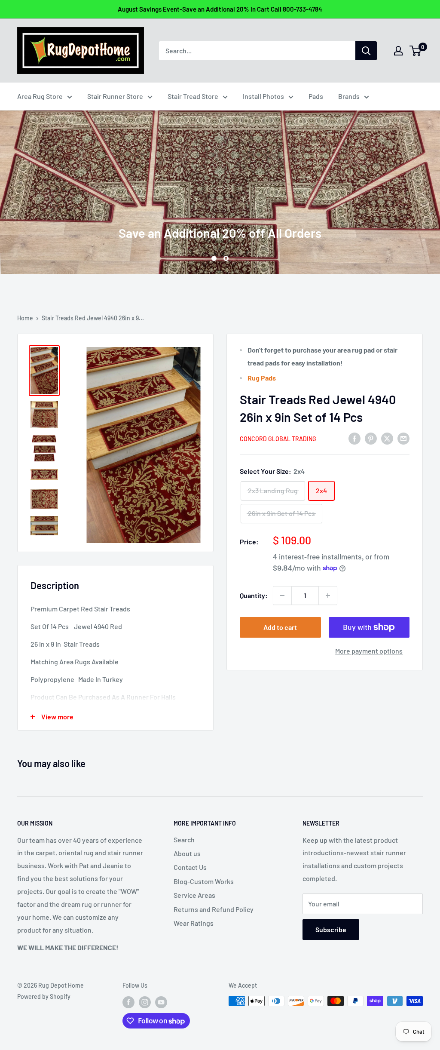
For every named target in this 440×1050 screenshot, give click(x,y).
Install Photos (263, 96)
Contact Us (190, 867)
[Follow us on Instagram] (145, 1002)
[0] (415, 51)
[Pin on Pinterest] (371, 438)
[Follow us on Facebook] (128, 1002)
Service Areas (194, 895)
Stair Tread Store (193, 96)
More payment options (369, 651)
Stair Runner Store (115, 96)
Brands (349, 96)
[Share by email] (403, 438)
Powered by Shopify (43, 996)
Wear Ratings (194, 923)
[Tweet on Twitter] (387, 438)
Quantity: (254, 595)
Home (25, 318)
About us (187, 853)
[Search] (366, 50)
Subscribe (330, 929)
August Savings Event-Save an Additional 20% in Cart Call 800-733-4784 (220, 9)
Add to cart (280, 627)
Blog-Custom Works (204, 881)
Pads (316, 96)
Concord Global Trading (278, 438)
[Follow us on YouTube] (161, 1002)
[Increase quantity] (328, 595)
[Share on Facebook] (354, 438)
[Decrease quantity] (282, 595)
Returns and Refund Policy (214, 909)
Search (184, 839)
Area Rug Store (40, 96)
